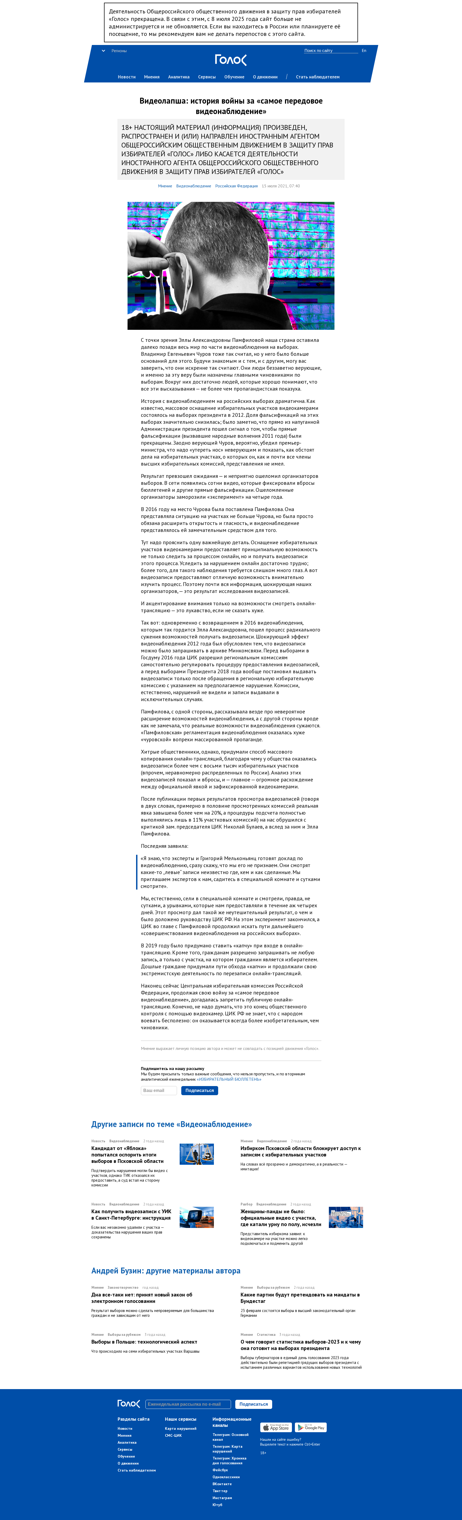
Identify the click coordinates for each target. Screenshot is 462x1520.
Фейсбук (220, 1470)
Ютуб (217, 1504)
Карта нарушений (181, 1428)
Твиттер (220, 1490)
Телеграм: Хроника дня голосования (230, 1460)
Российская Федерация (236, 185)
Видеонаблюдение (193, 185)
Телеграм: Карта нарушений (227, 1449)
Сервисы (207, 77)
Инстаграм (222, 1497)
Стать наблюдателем (318, 77)
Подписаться (200, 1090)
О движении (265, 77)
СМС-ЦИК (173, 1435)
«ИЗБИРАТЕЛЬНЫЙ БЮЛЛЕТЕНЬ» (229, 1079)
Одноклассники (226, 1476)
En (364, 50)
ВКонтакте (222, 1483)
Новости (127, 77)
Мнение (165, 185)
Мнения (152, 77)
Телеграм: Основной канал (231, 1437)
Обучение (234, 77)
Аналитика (179, 77)
